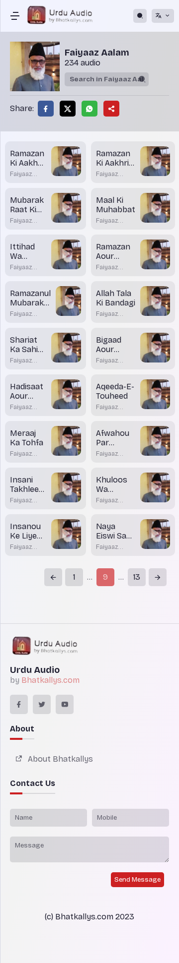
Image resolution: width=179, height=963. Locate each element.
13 (136, 577)
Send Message (137, 880)
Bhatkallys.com (50, 680)
